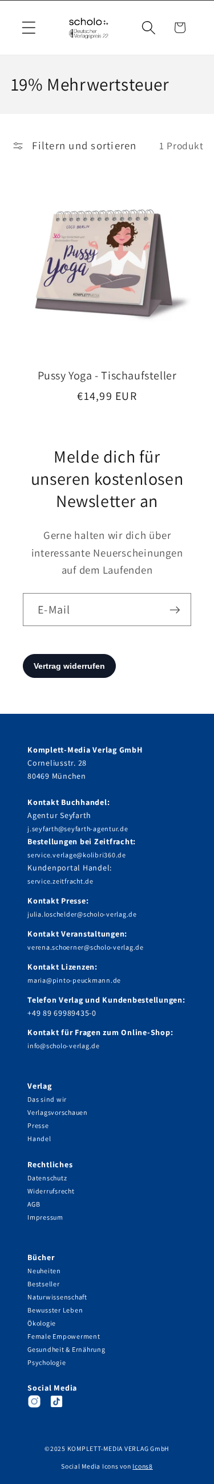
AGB (33, 1204)
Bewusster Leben (55, 1310)
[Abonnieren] (175, 609)
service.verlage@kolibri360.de (76, 855)
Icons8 (142, 1466)
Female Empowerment (63, 1336)
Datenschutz (47, 1178)
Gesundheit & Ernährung (66, 1349)
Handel (39, 1138)
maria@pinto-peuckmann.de (74, 980)
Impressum (45, 1217)
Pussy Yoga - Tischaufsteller (107, 375)
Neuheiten (44, 1270)
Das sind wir (47, 1099)
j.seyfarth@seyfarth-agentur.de (77, 828)
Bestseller (43, 1283)
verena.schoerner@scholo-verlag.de (85, 947)
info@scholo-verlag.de (63, 1045)
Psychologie (46, 1362)
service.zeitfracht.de (60, 881)
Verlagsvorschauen (57, 1112)
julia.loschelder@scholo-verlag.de (82, 914)
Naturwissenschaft (57, 1297)
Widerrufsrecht (51, 1191)
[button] (29, 27)
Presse (38, 1125)
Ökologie (41, 1323)
